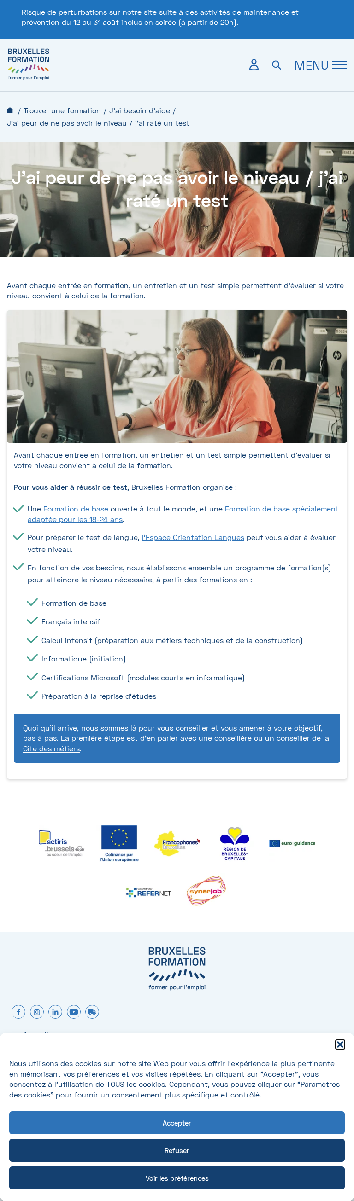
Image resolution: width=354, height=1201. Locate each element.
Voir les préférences (177, 1178)
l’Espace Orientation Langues (193, 537)
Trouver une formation (62, 110)
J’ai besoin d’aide (139, 110)
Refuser (177, 1150)
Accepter (177, 1123)
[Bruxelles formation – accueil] (29, 79)
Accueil (10, 110)
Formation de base (75, 508)
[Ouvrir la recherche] (276, 65)
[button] (340, 1044)
